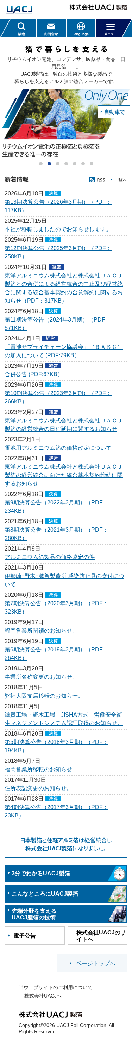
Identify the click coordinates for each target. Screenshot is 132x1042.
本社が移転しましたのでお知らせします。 (58, 229)
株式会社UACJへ (43, 996)
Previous (5, 123)
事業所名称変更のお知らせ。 (41, 677)
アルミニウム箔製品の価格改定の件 (50, 557)
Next (126, 123)
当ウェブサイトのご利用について (56, 987)
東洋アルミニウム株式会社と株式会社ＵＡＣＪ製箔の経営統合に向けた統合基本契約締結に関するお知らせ (64, 475)
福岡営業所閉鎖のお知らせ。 (41, 631)
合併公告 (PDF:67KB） (34, 374)
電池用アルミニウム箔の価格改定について (58, 448)
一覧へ (120, 180)
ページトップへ (95, 963)
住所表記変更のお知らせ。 (38, 788)
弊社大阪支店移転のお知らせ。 (44, 696)
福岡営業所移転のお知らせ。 (41, 769)
